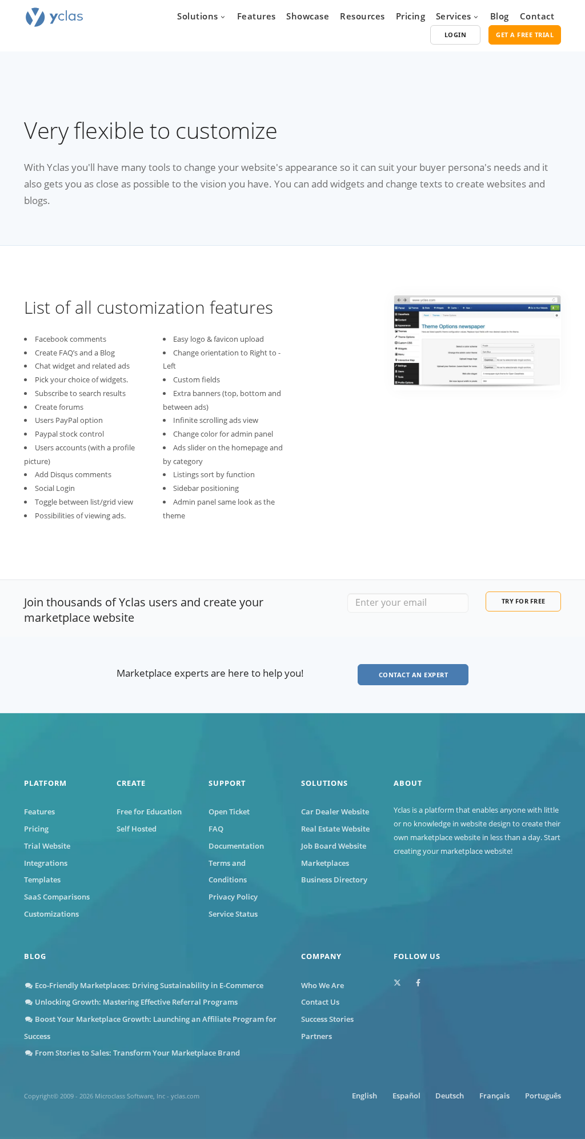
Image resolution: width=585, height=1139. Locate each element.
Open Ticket (229, 811)
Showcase (307, 16)
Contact (537, 16)
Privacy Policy (233, 897)
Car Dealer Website (335, 811)
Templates (42, 879)
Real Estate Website (335, 829)
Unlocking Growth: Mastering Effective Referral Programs (135, 1002)
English (364, 1095)
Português (543, 1095)
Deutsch (449, 1095)
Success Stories (327, 1019)
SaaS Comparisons (57, 897)
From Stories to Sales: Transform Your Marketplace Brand (136, 1053)
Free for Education (149, 811)
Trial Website (47, 846)
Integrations (45, 863)
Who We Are (322, 985)
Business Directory (334, 879)
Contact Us (320, 1002)
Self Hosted (137, 829)
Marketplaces (325, 863)
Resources (362, 16)
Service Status (233, 914)
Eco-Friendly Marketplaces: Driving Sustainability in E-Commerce (148, 985)
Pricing (411, 16)
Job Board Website (333, 846)
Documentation (236, 846)
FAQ (216, 829)
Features (256, 16)
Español (406, 1095)
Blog (499, 16)
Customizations (51, 914)
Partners (316, 1036)
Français (494, 1095)
